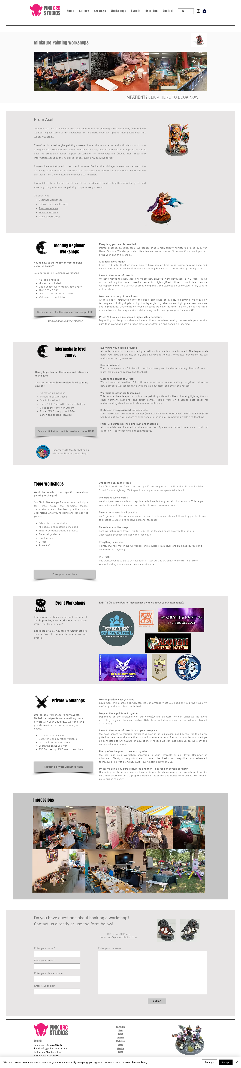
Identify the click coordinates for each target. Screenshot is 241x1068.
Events (120, 1044)
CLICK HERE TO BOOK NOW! (162, 97)
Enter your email (43, 960)
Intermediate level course (53, 204)
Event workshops (48, 212)
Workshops (120, 1041)
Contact (120, 1052)
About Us (120, 1048)
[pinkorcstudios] (198, 11)
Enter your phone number (49, 973)
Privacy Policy (139, 1062)
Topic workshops (48, 208)
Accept (226, 1062)
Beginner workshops (50, 200)
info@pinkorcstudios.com (122, 937)
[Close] (237, 1062)
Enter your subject (44, 986)
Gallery (120, 1034)
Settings (209, 1062)
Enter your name (43, 948)
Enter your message (109, 948)
